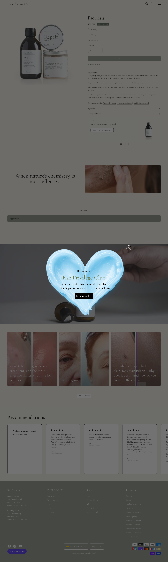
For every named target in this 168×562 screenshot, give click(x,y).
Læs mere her (84, 296)
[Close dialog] (129, 248)
